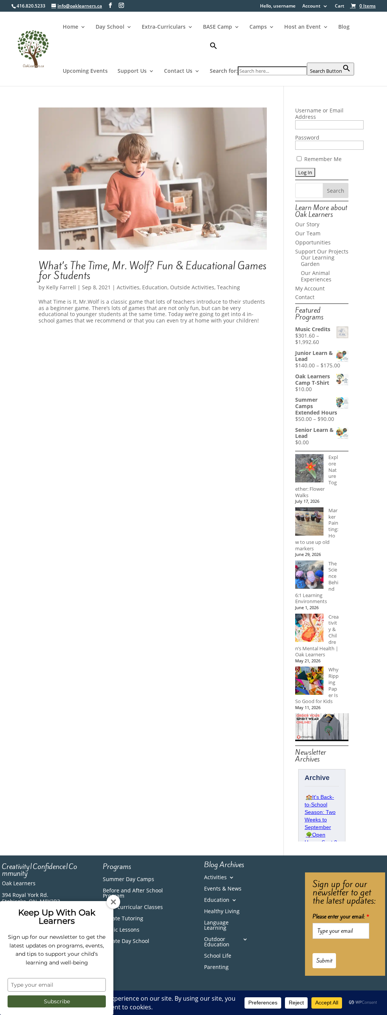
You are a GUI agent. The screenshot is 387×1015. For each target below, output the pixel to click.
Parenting (216, 967)
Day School (110, 27)
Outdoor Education (216, 942)
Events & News (222, 889)
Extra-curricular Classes (133, 907)
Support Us (132, 71)
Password (307, 137)
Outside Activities (192, 287)
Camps (258, 27)
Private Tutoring (123, 919)
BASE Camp (217, 27)
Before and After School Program (133, 893)
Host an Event (302, 27)
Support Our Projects (321, 251)
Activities (128, 287)
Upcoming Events (85, 71)
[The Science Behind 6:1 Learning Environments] (309, 575)
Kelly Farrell (61, 287)
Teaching (228, 287)
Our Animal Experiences (316, 276)
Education (154, 287)
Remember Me (322, 159)
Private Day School (126, 941)
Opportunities (313, 242)
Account (311, 6)
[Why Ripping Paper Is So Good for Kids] (309, 681)
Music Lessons (121, 930)
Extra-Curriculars (164, 27)
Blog (344, 27)
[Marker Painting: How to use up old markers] (309, 522)
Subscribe (57, 1001)
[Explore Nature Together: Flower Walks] (309, 469)
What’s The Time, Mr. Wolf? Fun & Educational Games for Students (152, 271)
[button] (282, 52)
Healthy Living (222, 912)
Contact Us (178, 71)
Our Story (307, 224)
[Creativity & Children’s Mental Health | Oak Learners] (309, 628)
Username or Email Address (319, 113)
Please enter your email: (341, 916)
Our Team (307, 233)
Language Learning (216, 925)
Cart (339, 6)
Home (70, 27)
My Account (310, 288)
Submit (324, 960)
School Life (217, 956)
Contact (304, 297)
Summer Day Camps (128, 880)
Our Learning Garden (317, 260)
